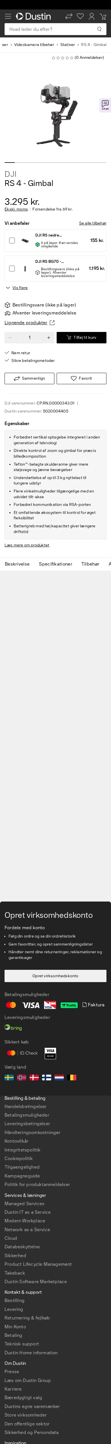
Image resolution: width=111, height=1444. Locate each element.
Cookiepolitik (19, 1158)
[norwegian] (21, 1078)
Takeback (15, 1273)
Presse (12, 1371)
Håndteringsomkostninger (33, 1132)
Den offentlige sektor (27, 1424)
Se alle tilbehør (92, 223)
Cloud (11, 1238)
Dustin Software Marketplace (36, 1281)
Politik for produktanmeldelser (37, 1184)
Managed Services (24, 1203)
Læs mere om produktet (27, 545)
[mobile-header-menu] (8, 16)
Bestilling (14, 1300)
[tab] (19, 564)
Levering (14, 1309)
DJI (10, 174)
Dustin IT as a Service (28, 1212)
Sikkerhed (15, 1255)
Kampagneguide (22, 1176)
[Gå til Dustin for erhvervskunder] (34, 16)
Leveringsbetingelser (27, 1123)
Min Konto (15, 1326)
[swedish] (9, 1078)
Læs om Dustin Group (28, 1380)
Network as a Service (27, 1229)
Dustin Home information (31, 1352)
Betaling (13, 1335)
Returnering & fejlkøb (27, 1318)
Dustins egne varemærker (32, 1406)
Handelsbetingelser (26, 1106)
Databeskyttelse (22, 1246)
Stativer (67, 44)
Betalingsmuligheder (27, 1115)
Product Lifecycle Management (38, 1264)
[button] (68, 16)
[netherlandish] (59, 1078)
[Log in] (91, 16)
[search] (99, 29)
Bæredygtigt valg (23, 1397)
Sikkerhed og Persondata (32, 1432)
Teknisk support (22, 1344)
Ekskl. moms (16, 209)
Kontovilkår (16, 1141)
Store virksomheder (26, 1415)
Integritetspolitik (23, 1150)
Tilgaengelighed (22, 1167)
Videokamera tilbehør (34, 44)
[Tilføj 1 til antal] (48, 337)
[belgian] (71, 1078)
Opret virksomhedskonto (55, 976)
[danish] (34, 1078)
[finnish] (46, 1078)
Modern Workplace (25, 1220)
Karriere (13, 1389)
